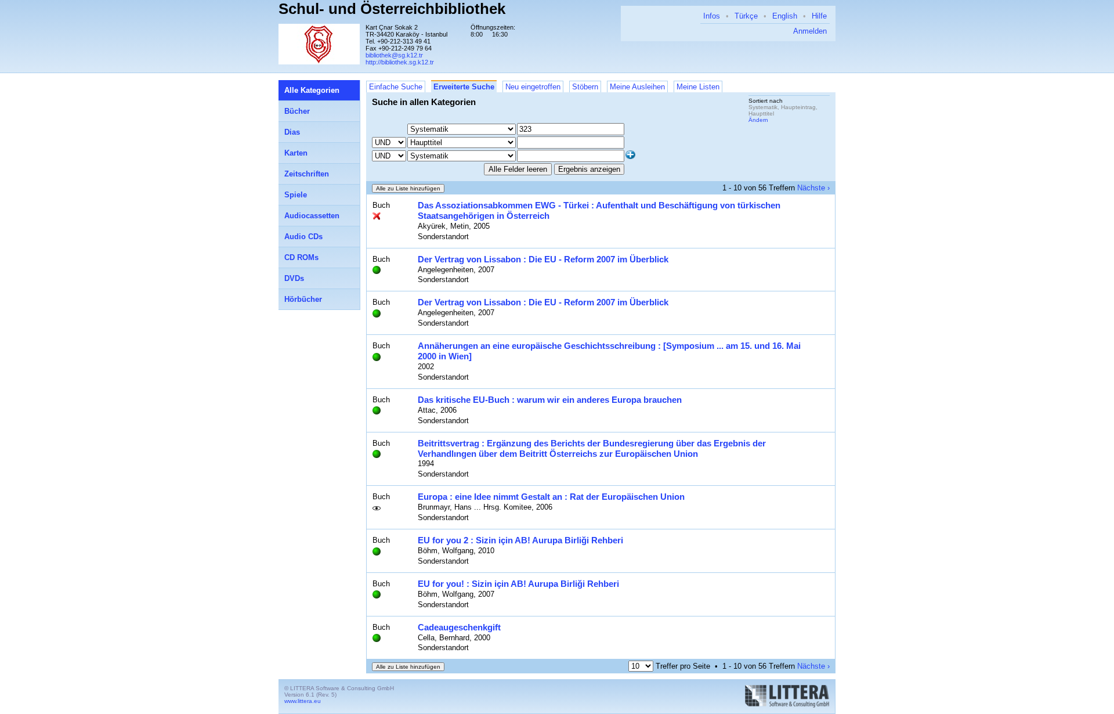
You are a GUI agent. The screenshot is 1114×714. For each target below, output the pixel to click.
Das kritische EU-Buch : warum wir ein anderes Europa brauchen (550, 400)
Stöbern (585, 86)
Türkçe (746, 16)
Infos (711, 16)
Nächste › (813, 187)
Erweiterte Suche (463, 86)
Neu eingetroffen (532, 86)
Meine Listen (698, 86)
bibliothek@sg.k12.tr (394, 55)
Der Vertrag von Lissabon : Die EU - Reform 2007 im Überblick (543, 259)
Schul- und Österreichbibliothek (391, 9)
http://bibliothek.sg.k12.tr (400, 62)
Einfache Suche (395, 86)
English (784, 16)
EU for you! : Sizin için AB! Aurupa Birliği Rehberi (518, 584)
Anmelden (810, 31)
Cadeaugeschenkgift (459, 627)
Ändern (758, 120)
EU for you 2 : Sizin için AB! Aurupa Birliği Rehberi (520, 540)
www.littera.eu (302, 701)
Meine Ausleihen (637, 86)
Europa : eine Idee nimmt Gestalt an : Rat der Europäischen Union (551, 497)
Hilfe (819, 16)
